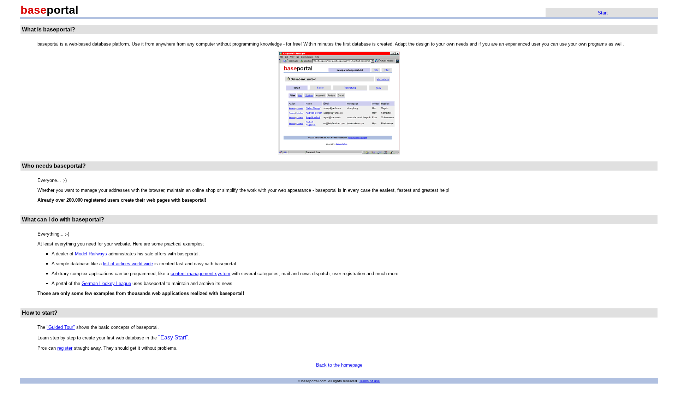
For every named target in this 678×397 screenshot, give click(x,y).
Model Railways (91, 253)
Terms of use (369, 381)
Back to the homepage (339, 365)
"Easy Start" (173, 337)
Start (603, 13)
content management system (200, 273)
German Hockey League (106, 283)
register (64, 348)
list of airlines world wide (128, 263)
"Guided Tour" (61, 327)
